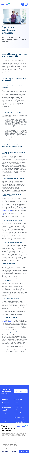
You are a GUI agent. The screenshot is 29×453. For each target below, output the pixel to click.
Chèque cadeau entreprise (5, 413)
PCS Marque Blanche (7, 407)
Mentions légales (18, 407)
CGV (15, 409)
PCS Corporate (5, 405)
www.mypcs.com (18, 419)
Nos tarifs (16, 402)
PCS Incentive (5, 402)
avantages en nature (7, 321)
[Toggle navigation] (26, 4)
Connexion (19, 391)
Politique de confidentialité (18, 412)
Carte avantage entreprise (5, 410)
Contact (16, 405)
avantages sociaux (14, 68)
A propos (3, 421)
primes (18, 90)
